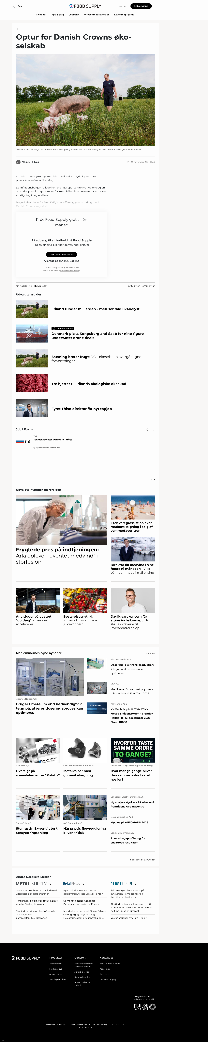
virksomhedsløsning (70, 270)
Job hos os (105, 974)
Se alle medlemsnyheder (142, 859)
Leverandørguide (124, 14)
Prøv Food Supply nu (62, 254)
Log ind (74, 260)
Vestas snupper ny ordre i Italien (129, 918)
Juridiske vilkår (81, 972)
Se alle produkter (57, 979)
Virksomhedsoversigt (96, 14)
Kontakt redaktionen (110, 963)
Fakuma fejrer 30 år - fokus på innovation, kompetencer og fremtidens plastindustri (127, 894)
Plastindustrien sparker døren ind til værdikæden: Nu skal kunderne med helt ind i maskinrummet (132, 907)
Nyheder (41, 14)
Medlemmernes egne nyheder (39, 653)
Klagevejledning (82, 977)
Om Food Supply (108, 979)
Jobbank (74, 14)
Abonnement (55, 963)
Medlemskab (55, 969)
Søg (20, 6)
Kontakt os (105, 969)
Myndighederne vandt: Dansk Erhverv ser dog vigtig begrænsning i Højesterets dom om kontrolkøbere (85, 914)
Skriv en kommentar (143, 286)
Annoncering (55, 974)
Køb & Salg (58, 14)
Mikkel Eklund (31, 162)
